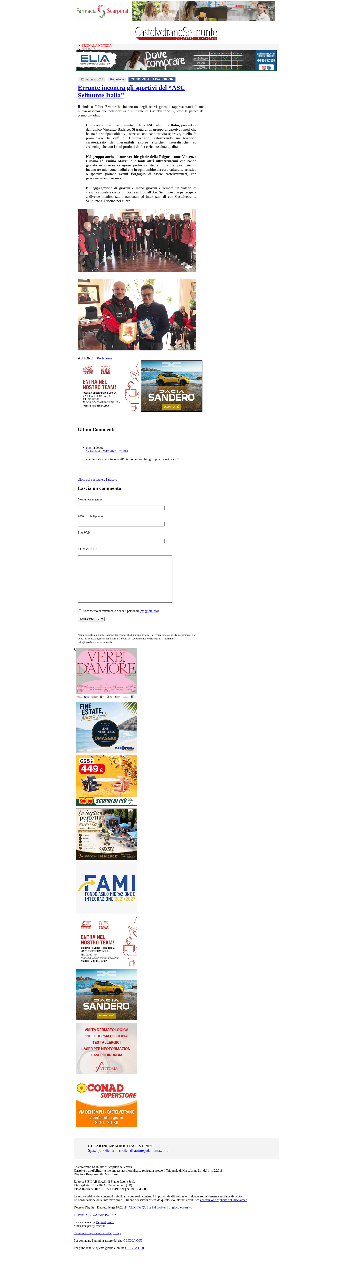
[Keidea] (106, 805)
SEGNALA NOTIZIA (97, 45)
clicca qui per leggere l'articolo (97, 479)
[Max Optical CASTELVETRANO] (106, 751)
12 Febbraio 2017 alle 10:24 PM (107, 451)
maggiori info (149, 611)
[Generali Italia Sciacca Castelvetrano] (108, 410)
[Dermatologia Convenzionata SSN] (106, 1072)
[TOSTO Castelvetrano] (107, 859)
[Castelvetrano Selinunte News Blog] (176, 39)
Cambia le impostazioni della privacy (97, 1233)
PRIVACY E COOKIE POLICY (95, 1214)
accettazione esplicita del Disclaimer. (223, 1200)
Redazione (117, 79)
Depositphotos (105, 1222)
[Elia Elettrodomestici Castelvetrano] (176, 69)
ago (88, 447)
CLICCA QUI (132, 1240)
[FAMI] (106, 912)
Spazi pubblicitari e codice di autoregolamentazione (128, 1150)
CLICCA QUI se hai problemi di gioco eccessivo (160, 1207)
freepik (100, 1226)
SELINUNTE (91, 49)
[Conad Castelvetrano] (106, 1126)
